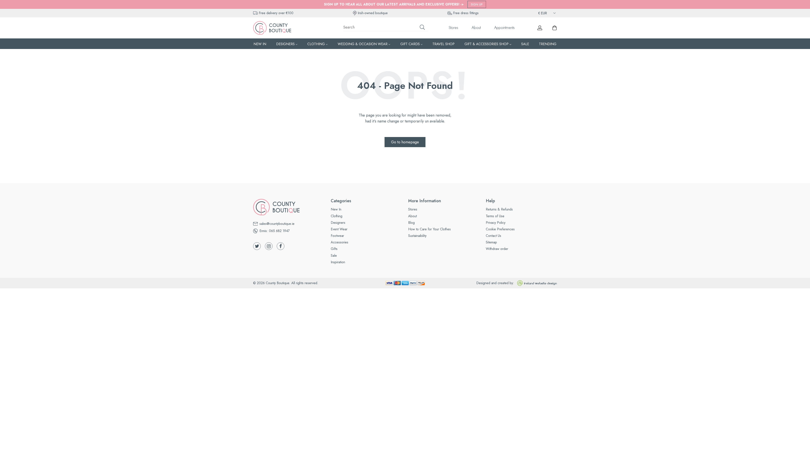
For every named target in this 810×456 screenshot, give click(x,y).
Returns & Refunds (499, 209)
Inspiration (338, 262)
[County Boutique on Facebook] (280, 246)
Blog (411, 223)
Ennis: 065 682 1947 (274, 230)
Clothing (336, 216)
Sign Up (477, 4)
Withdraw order (497, 249)
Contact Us (493, 236)
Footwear (337, 236)
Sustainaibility (417, 236)
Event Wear (339, 229)
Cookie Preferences (500, 229)
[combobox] (385, 27)
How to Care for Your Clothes (429, 229)
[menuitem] (260, 43)
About (476, 27)
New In (336, 209)
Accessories (339, 242)
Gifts (334, 249)
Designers (338, 223)
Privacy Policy (495, 223)
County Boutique (277, 283)
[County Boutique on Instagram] (269, 246)
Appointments (504, 27)
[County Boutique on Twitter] (257, 246)
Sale (334, 256)
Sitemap (491, 242)
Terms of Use (495, 216)
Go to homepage (405, 142)
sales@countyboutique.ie (276, 223)
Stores (453, 27)
